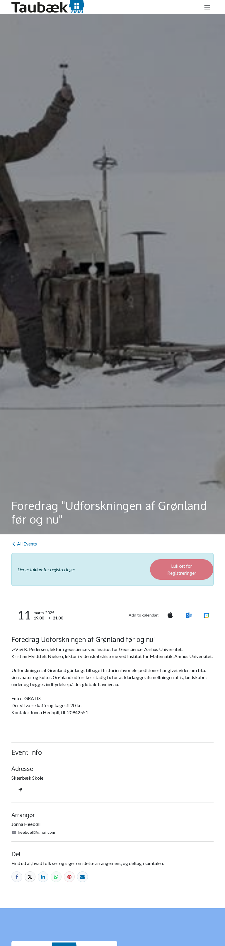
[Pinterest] (69, 876)
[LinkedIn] (43, 876)
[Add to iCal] (170, 615)
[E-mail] (82, 876)
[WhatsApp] (56, 876)
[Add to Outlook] (189, 615)
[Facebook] (16, 876)
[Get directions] (20, 790)
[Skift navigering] (207, 7)
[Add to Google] (206, 615)
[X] (30, 876)
